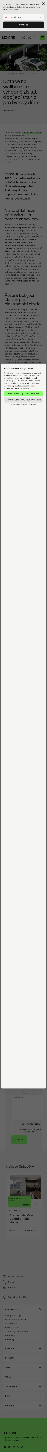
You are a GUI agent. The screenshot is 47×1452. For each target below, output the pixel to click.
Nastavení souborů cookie (23, 405)
